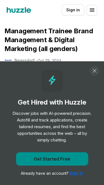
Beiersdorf (24, 60)
